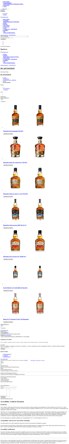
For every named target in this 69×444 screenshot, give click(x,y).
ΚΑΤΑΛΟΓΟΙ (13, 29)
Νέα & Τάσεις (6, 25)
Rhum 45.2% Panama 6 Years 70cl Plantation (16, 319)
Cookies (42, 360)
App (4, 31)
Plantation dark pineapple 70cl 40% (13, 131)
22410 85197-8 (12, 35)
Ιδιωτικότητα (38, 360)
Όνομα (2, 386)
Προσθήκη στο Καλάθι (8, 133)
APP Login (5, 8)
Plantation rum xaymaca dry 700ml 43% (14, 256)
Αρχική (4, 77)
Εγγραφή (3, 348)
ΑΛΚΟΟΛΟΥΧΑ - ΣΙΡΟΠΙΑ (9, 80)
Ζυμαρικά (12, 56)
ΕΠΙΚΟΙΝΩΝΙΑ (7, 356)
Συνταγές (5, 24)
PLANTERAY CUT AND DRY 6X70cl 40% (15, 288)
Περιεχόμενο (3, 396)
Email (2, 388)
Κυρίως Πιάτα (6, 56)
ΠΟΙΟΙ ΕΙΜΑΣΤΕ (7, 354)
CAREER (5, 355)
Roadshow (5, 30)
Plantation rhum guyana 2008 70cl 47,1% (15, 225)
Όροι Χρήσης (33, 360)
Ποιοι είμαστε (6, 1)
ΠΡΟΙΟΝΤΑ (6, 78)
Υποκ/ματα (5, 20)
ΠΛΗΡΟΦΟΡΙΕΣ (11, 32)
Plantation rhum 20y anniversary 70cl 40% (15, 162)
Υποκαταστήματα (7, 2)
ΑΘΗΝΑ (21, 4)
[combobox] (7, 38)
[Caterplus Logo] (4, 17)
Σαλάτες (17, 56)
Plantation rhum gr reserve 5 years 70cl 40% (15, 194)
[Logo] (4, 52)
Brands (5, 23)
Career (4, 6)
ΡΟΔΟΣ (5, 4)
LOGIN (5, 32)
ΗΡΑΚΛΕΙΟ (10, 4)
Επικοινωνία (6, 5)
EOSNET (26, 360)
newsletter (3, 344)
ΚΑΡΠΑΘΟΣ (16, 4)
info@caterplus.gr (4, 35)
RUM (4, 81)
